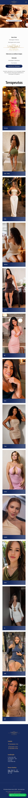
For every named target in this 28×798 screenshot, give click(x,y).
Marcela (6, 128)
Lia (4, 628)
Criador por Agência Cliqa (14, 793)
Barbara (5, 264)
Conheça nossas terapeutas (14, 20)
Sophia (5, 537)
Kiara (5, 401)
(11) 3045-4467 (14, 747)
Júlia (5, 673)
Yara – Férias (7, 173)
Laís (5, 719)
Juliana (5, 310)
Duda (5, 582)
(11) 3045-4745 (14, 748)
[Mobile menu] (26, 2)
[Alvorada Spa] (14, 2)
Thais (5, 446)
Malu (5, 219)
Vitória (5, 491)
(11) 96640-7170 (14, 744)
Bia (4, 355)
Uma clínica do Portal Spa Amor (13, 791)
